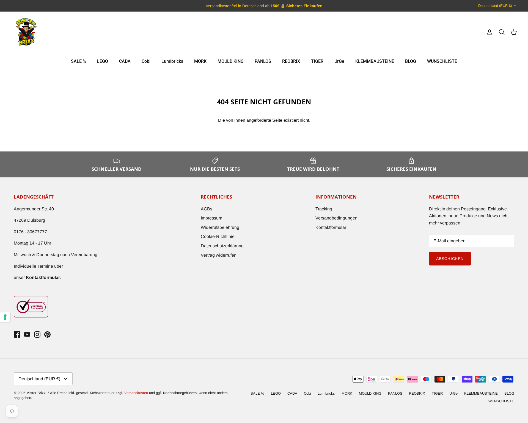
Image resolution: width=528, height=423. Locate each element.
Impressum (211, 218)
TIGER (317, 61)
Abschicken (450, 258)
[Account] (488, 32)
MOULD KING (231, 61)
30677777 (37, 231)
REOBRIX (291, 61)
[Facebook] (17, 334)
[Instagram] (37, 334)
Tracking (323, 209)
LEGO (102, 61)
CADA (125, 61)
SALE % (78, 61)
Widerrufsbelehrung (220, 227)
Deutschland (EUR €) (495, 6)
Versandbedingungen (336, 218)
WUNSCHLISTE (442, 61)
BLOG (410, 61)
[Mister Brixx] (26, 32)
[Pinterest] (47, 334)
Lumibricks (172, 61)
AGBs (206, 209)
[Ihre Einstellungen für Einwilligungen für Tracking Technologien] (5, 317)
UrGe (339, 61)
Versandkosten (136, 393)
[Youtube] (27, 334)
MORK (200, 61)
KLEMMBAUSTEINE (374, 61)
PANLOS (263, 61)
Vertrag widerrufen (219, 255)
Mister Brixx (36, 393)
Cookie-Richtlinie (218, 236)
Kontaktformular (330, 227)
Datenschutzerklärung (222, 245)
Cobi (146, 61)
